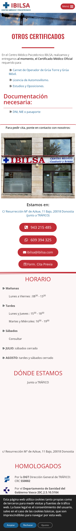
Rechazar (28, 525)
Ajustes (45, 525)
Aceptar (11, 525)
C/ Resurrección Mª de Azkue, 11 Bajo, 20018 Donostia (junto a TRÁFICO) (38, 213)
